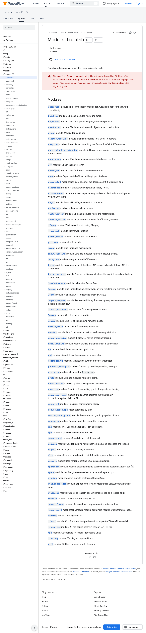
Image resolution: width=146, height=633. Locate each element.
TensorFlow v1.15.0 (15, 12)
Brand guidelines (101, 611)
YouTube (46, 615)
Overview (8, 18)
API (45, 3)
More (59, 3)
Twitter (45, 611)
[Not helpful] (134, 33)
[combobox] (84, 3)
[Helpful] (130, 33)
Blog (44, 597)
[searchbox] (19, 27)
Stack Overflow (101, 606)
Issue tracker (100, 597)
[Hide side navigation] (34, 628)
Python (21, 18)
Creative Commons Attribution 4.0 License (119, 569)
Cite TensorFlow (101, 615)
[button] (18, 50)
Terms (45, 627)
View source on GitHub (64, 59)
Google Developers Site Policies (119, 572)
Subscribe (112, 627)
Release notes (100, 601)
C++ (32, 18)
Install (36, 3)
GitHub (128, 3)
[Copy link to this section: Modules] (64, 99)
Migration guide (60, 86)
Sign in (139, 3)
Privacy (53, 627)
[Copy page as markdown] (96, 40)
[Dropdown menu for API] (50, 3)
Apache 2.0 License (81, 572)
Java (41, 18)
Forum (45, 601)
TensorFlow (52, 33)
